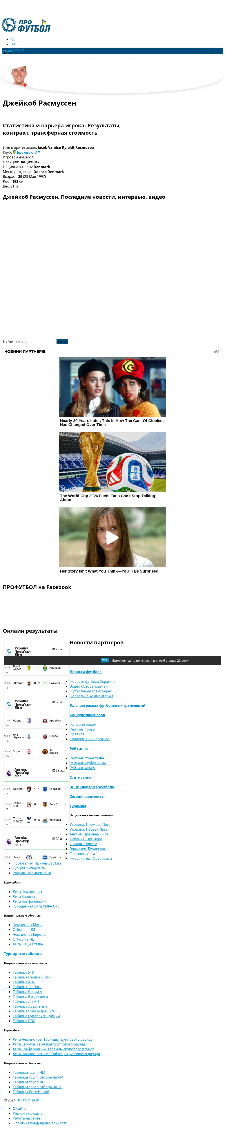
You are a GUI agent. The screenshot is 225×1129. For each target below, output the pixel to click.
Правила (77, 734)
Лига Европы (24, 896)
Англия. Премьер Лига (89, 834)
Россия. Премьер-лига (32, 872)
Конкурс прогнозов (87, 714)
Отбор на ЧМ (24, 929)
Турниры (78, 806)
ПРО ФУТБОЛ (27, 1100)
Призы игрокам (83, 724)
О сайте (19, 1108)
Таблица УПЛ (24, 972)
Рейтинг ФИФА (82, 767)
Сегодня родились (87, 796)
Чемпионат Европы (29, 934)
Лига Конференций (29, 901)
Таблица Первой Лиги (32, 977)
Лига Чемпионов (27, 891)
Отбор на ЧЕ (23, 939)
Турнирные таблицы (23, 953)
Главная (17, 50)
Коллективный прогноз (90, 739)
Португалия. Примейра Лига (37, 863)
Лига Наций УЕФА (28, 944)
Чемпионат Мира (27, 924)
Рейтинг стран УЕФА (87, 758)
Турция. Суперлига (29, 868)
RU (13, 39)
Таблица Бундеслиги (30, 996)
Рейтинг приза (82, 729)
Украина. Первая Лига (89, 829)
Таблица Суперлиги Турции (36, 1016)
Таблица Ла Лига (27, 986)
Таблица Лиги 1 (26, 1001)
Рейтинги (79, 748)
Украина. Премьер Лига (90, 824)
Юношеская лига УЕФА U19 (36, 906)
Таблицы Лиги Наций (31, 1091)
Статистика (80, 777)
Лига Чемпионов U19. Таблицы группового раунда (56, 1053)
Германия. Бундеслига (88, 848)
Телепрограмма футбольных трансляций (108, 705)
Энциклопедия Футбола (92, 787)
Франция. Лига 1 (84, 853)
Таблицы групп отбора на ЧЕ (37, 1086)
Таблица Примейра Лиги (34, 1011)
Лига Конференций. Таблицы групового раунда (53, 1049)
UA (13, 44)
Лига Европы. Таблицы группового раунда (49, 1044)
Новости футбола (86, 671)
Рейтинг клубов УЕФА (88, 763)
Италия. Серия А (83, 843)
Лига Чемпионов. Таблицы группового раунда (53, 1039)
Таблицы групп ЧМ (29, 1072)
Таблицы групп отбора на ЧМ (38, 1077)
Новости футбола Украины (92, 681)
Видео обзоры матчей (89, 686)
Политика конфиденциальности (40, 1123)
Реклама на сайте (28, 1113)
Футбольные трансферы (90, 691)
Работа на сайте (26, 1118)
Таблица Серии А (27, 991)
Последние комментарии (91, 696)
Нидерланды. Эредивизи (91, 858)
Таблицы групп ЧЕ (28, 1082)
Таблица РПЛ (24, 1020)
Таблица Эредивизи (30, 1006)
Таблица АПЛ (24, 982)
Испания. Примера (86, 839)
